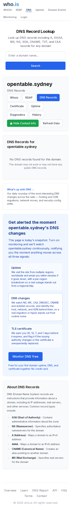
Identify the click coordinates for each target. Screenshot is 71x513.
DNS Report (40, 490)
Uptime (40, 9)
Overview (10, 490)
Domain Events (57, 9)
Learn (24, 490)
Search (35, 65)
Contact (42, 496)
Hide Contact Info (24, 123)
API (54, 490)
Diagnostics (17, 114)
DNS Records (48, 97)
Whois (14, 97)
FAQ (64, 490)
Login (24, 17)
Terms (28, 496)
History (36, 114)
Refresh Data (51, 123)
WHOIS (7, 9)
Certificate (17, 106)
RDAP (19, 9)
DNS (28, 9)
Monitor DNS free (25, 356)
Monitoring (10, 17)
